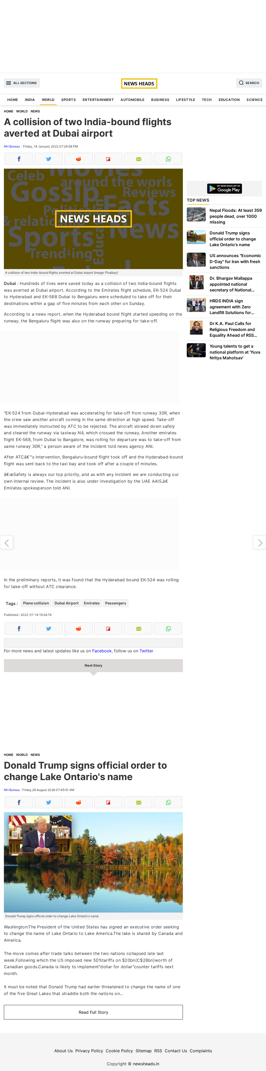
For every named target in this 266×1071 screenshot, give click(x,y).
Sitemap (144, 1050)
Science (255, 100)
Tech (207, 100)
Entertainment (98, 100)
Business (160, 100)
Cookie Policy (119, 1050)
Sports (68, 100)
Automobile (132, 100)
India (30, 100)
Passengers (115, 603)
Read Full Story (93, 1012)
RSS (158, 1050)
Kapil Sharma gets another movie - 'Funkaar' (259, 542)
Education (229, 100)
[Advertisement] (133, 36)
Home (12, 100)
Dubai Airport (66, 603)
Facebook (102, 650)
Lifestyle (185, 100)
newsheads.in (146, 1063)
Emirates (92, 603)
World (48, 100)
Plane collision (36, 603)
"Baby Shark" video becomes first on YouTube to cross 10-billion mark (6, 542)
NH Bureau (12, 146)
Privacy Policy (89, 1050)
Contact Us (176, 1050)
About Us (63, 1050)
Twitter (146, 650)
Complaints (201, 1050)
